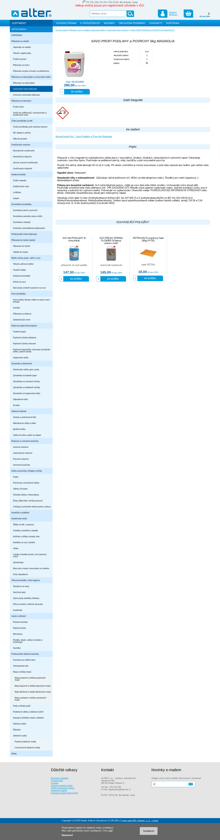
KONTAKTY (155, 23)
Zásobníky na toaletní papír (25, 375)
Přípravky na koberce (22, 314)
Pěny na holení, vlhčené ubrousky (28, 604)
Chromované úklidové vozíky (27, 748)
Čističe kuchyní (19, 59)
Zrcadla (16, 405)
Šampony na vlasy (21, 586)
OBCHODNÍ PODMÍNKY (132, 23)
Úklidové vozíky (20, 736)
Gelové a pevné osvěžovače (25, 162)
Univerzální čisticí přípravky (25, 89)
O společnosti (57, 781)
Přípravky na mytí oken (21, 101)
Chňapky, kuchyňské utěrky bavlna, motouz (32, 507)
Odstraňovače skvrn (21, 320)
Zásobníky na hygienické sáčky (26, 393)
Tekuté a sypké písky (22, 53)
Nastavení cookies (59, 790)
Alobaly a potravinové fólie (24, 417)
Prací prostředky (18, 294)
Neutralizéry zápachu (22, 157)
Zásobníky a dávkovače (21, 363)
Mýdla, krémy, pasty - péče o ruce (25, 258)
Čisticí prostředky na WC (22, 121)
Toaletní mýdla (19, 270)
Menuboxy (17, 634)
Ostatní (16, 198)
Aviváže (16, 308)
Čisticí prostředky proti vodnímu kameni (30, 127)
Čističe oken (18, 107)
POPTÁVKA (172, 23)
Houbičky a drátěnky (20, 513)
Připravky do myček (21, 246)
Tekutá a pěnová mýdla (23, 264)
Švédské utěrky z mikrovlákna (26, 495)
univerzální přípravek (111, 265)
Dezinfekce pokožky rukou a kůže (27, 216)
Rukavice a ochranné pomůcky (24, 441)
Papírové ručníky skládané (24, 338)
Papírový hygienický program (24, 326)
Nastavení (67, 835)
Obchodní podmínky (59, 778)
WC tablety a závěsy (22, 133)
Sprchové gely (19, 592)
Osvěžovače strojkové (22, 168)
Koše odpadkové (20, 574)
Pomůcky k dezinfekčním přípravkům (29, 228)
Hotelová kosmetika (21, 276)
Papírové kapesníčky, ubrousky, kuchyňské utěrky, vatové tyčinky (31, 350)
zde (110, 830)
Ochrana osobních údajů (61, 786)
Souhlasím (148, 831)
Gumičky (17, 648)
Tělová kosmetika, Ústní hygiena (25, 580)
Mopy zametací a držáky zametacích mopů (30, 699)
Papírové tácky (19, 628)
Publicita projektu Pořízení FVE (64, 793)
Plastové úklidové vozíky (25, 742)
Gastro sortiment (18, 616)
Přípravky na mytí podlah (24, 83)
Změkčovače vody (21, 186)
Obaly (14, 753)
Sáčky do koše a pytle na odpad (27, 435)
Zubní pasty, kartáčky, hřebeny (26, 598)
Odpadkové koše (20, 399)
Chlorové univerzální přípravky (26, 95)
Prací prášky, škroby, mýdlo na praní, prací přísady (31, 301)
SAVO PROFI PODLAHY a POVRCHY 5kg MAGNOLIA (152, 30)
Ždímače (17, 730)
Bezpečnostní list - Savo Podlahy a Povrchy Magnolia (84, 136)
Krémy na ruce (19, 282)
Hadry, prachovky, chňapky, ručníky (26, 471)
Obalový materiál (18, 411)
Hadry (15, 477)
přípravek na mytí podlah (74, 265)
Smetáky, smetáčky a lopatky (25, 530)
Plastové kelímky (20, 622)
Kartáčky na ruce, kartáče (24, 542)
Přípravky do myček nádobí (23, 240)
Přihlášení (173, 12)
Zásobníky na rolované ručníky (26, 381)
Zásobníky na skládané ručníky (26, 387)
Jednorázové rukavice (22, 453)
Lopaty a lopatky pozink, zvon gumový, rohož (30, 555)
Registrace (173, 15)
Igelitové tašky (19, 429)
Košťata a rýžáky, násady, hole (26, 536)
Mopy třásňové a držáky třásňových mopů (33, 692)
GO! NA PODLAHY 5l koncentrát (74, 239)
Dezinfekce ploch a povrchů (25, 210)
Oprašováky (18, 562)
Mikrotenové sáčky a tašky (24, 423)
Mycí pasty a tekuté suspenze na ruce (29, 288)
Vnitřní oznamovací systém (62, 788)
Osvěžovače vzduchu (20, 145)
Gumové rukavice (20, 447)
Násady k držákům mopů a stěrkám (28, 718)
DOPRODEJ (16, 35)
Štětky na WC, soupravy (23, 524)
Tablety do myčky (20, 252)
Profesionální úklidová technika (25, 654)
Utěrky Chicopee (20, 489)
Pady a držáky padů (21, 706)
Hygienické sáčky (20, 358)
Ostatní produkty (18, 174)
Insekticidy (17, 610)
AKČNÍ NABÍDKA (18, 29)
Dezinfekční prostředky (21, 204)
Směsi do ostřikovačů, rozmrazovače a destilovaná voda (30, 114)
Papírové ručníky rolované (24, 343)
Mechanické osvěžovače (24, 151)
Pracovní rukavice (21, 459)
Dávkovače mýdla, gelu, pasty (26, 369)
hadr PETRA (148, 264)
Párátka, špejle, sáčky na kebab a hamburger (27, 641)
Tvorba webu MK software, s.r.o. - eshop (139, 820)
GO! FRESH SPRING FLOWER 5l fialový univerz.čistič (111, 240)
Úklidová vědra (19, 724)
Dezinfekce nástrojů (21, 222)
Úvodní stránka (62, 30)
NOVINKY (109, 23)
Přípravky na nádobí (20, 41)
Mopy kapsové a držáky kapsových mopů (33, 686)
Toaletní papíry (19, 332)
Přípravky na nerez (21, 65)
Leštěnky (17, 192)
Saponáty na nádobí (22, 47)
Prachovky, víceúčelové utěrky (26, 483)
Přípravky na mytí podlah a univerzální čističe (31, 77)
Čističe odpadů (19, 180)
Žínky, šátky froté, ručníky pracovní (28, 501)
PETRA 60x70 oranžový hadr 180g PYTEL (148, 239)
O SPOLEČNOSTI (90, 23)
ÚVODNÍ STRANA (66, 23)
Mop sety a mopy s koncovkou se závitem (31, 568)
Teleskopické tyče (21, 666)
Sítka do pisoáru (20, 139)
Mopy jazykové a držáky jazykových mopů (30, 679)
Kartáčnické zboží (19, 519)
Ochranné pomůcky (21, 465)
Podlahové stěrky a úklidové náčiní (28, 712)
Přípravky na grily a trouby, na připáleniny (31, 71)
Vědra (15, 548)
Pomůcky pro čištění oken (24, 660)
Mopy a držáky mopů (22, 672)
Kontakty (54, 783)
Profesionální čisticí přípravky (24, 234)
